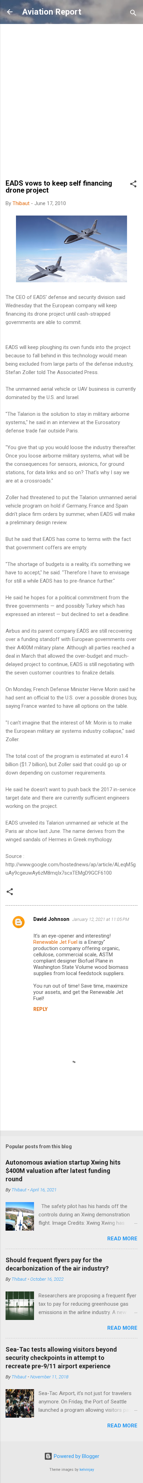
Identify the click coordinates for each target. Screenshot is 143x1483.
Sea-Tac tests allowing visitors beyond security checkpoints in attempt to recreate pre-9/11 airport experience (61, 1358)
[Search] (133, 14)
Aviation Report (51, 12)
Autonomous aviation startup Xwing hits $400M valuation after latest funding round (63, 1171)
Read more (122, 1238)
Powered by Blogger (75, 1456)
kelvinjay (86, 1469)
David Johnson (51, 919)
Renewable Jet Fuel (55, 942)
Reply (40, 1009)
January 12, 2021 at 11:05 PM (100, 919)
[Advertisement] (71, 104)
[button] (133, 185)
